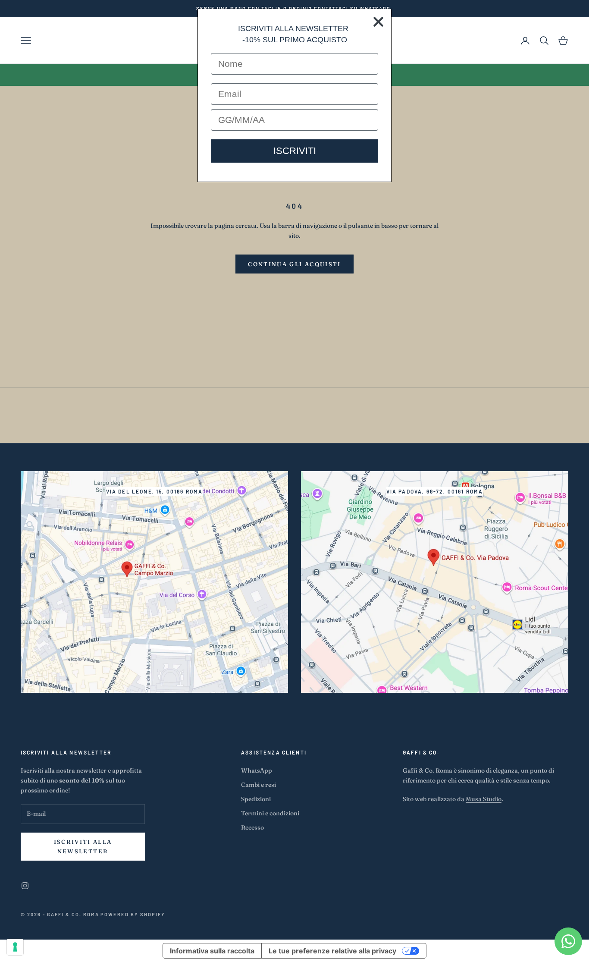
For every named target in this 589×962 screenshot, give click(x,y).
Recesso (252, 827)
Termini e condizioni (270, 813)
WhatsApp (256, 770)
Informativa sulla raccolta (212, 950)
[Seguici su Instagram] (25, 885)
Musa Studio (483, 799)
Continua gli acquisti (294, 264)
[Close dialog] (378, 21)
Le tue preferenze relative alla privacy (332, 950)
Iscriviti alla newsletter (83, 846)
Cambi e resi (258, 785)
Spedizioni (256, 799)
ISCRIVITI (294, 150)
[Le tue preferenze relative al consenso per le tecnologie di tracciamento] (15, 947)
